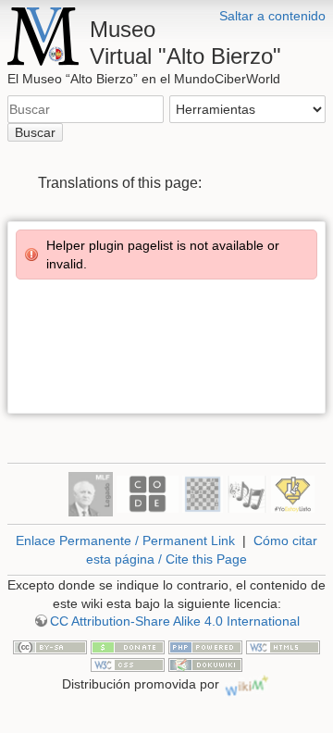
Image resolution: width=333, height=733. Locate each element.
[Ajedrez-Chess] (202, 493)
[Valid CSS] (128, 664)
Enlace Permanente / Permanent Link (125, 540)
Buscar (35, 132)
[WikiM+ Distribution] (247, 684)
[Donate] (128, 646)
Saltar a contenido (272, 15)
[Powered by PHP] (205, 646)
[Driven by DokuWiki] (205, 664)
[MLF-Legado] (90, 493)
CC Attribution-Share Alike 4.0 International (175, 621)
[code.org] (148, 493)
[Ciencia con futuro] (292, 493)
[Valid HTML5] (283, 646)
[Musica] (247, 493)
